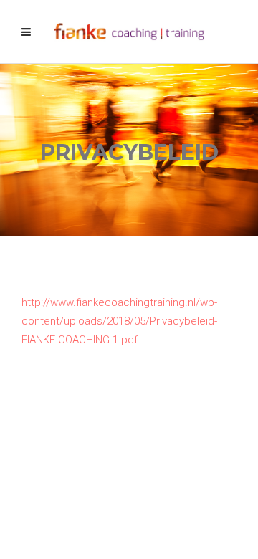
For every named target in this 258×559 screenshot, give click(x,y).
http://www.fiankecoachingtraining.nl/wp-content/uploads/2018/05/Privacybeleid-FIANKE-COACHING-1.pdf (119, 321)
